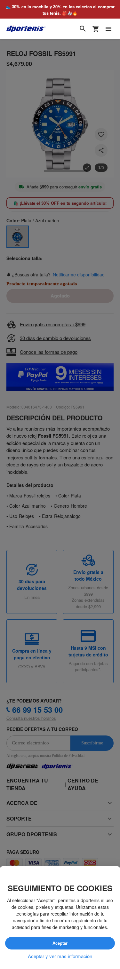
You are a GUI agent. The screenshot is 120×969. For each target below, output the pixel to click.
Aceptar (60, 943)
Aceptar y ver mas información (60, 956)
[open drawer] (108, 29)
